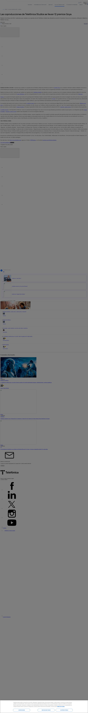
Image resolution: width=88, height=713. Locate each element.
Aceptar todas (64, 710)
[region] (44, 706)
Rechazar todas (46, 710)
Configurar (21, 710)
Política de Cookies (61, 706)
